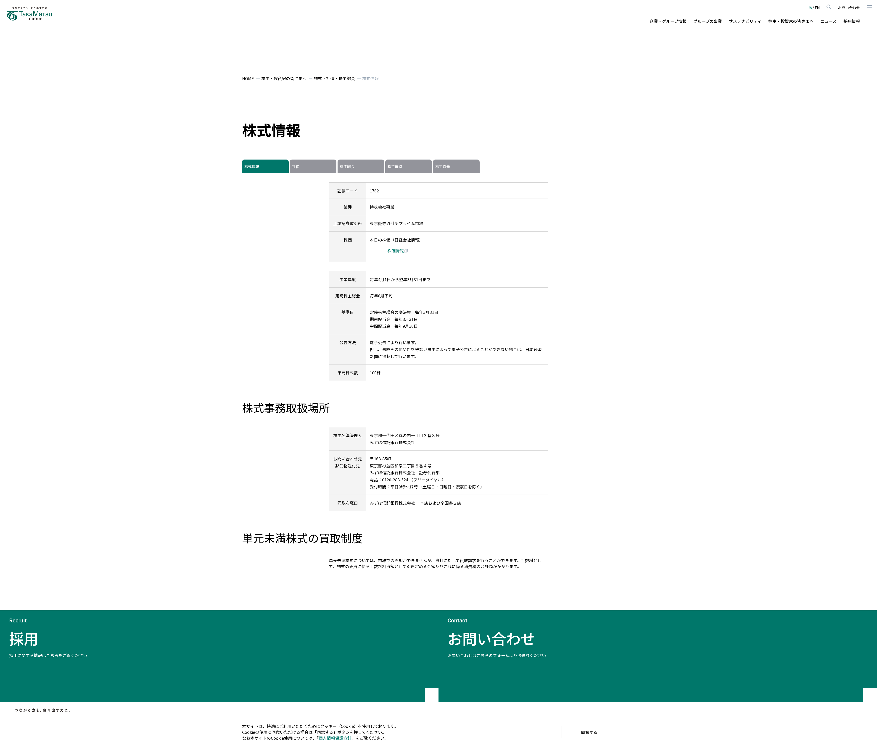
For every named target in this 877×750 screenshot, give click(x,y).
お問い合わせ (849, 7)
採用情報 (851, 21)
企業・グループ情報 (668, 21)
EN (817, 7)
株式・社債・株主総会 (334, 78)
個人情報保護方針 (335, 738)
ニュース (828, 21)
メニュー (869, 7)
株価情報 (395, 251)
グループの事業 (707, 21)
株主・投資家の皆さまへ (791, 21)
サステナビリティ (745, 21)
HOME (248, 78)
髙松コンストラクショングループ (29, 14)
